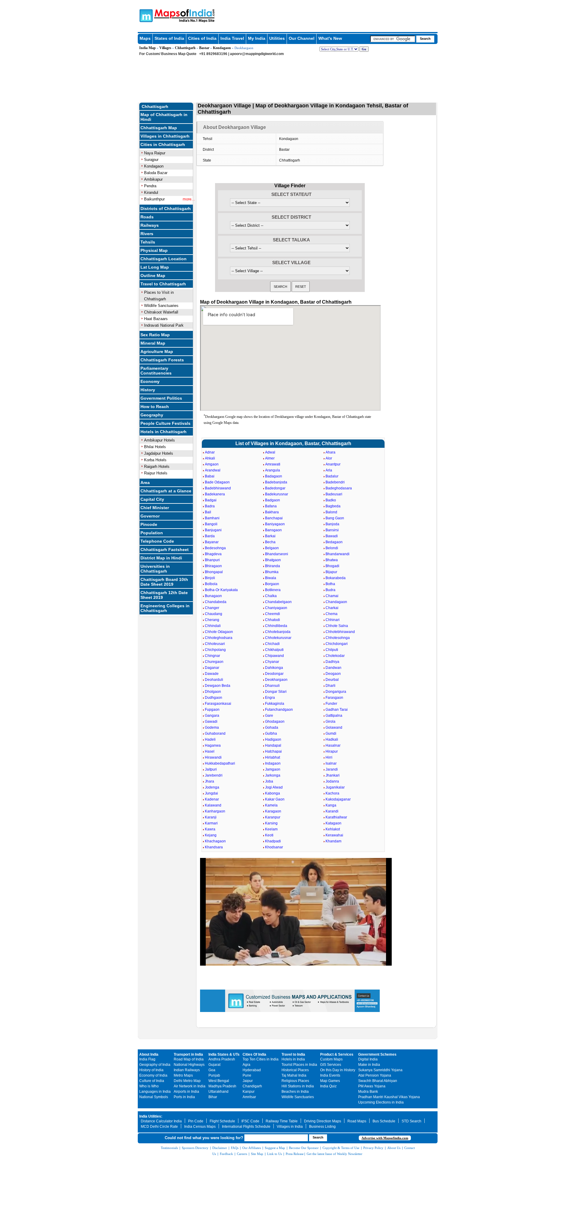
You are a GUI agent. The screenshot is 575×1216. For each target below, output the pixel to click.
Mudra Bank (368, 1091)
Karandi (332, 811)
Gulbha (271, 733)
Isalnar (331, 763)
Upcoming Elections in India (381, 1102)
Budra (330, 590)
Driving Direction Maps (322, 1121)
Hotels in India (293, 1059)
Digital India (368, 1059)
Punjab (214, 1075)
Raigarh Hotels (157, 466)
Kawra (210, 829)
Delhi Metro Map (187, 1081)
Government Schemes (377, 1054)
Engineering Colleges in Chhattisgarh (165, 608)
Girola (330, 721)
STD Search (411, 1121)
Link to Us (274, 1154)
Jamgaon (272, 769)
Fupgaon (212, 709)
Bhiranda (272, 566)
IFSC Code (250, 1121)
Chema (332, 614)
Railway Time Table (282, 1121)
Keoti (269, 835)
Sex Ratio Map (155, 334)
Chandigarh (252, 1086)
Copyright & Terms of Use (341, 1148)
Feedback (226, 1154)
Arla (329, 470)
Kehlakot (333, 829)
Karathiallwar (336, 817)
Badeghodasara (339, 488)
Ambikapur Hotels (159, 440)
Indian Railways (187, 1070)
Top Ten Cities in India (261, 1059)
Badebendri (335, 482)
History (147, 389)
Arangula (272, 470)
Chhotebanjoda (277, 632)
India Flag (147, 1059)
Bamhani (212, 518)
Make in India (369, 1065)
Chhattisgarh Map (158, 127)
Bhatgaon (273, 560)
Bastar (204, 48)
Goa (211, 1070)
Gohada (271, 727)
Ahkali (210, 458)
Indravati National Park (164, 325)
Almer (270, 458)
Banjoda (332, 524)
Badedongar (275, 488)
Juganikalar (335, 787)
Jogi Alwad (274, 787)
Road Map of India (189, 1059)
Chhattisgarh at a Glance (165, 490)
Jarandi (332, 769)
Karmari (211, 823)
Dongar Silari (276, 692)
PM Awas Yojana (371, 1086)
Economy (150, 381)
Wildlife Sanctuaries (161, 305)
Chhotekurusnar (278, 638)
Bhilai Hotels (155, 447)
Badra (210, 506)
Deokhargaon (276, 680)
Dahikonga (274, 668)
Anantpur (333, 464)
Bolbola (211, 584)
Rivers (146, 233)
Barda (210, 536)
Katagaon (333, 823)
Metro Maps (183, 1075)
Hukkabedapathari (220, 763)
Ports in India (184, 1097)
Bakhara (272, 512)
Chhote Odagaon (219, 632)
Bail (208, 512)
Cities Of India (254, 1054)
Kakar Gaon (275, 799)
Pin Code (195, 1121)
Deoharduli (214, 680)
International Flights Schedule (246, 1126)
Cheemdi (272, 614)
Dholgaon (213, 692)
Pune (247, 1075)
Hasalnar (333, 745)
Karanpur (272, 817)
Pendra (150, 186)
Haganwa (213, 745)
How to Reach (154, 406)
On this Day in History (337, 1070)
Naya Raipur (154, 153)
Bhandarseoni (276, 554)
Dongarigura (336, 692)
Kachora (332, 793)
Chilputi (332, 650)
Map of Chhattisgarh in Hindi (163, 117)
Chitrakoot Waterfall (161, 312)
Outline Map (152, 275)
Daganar (212, 668)
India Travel (232, 38)
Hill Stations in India (298, 1086)
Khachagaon (215, 841)
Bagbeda (333, 506)
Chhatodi (272, 620)
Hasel (209, 751)
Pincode (148, 524)
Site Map (257, 1154)
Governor (150, 516)
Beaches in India (295, 1091)
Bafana (271, 506)
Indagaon (273, 763)
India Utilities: (150, 1116)
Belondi (332, 548)
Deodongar (274, 674)
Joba (269, 781)
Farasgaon (334, 697)
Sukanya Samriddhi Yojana (380, 1070)
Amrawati (272, 464)
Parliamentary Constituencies (156, 370)
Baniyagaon (275, 524)
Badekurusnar (276, 494)
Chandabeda (215, 602)
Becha (270, 542)
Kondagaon (222, 48)
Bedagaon (334, 542)
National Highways (189, 1065)
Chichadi (272, 644)
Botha (330, 584)
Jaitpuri (211, 769)
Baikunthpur (154, 199)
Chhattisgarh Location (163, 258)
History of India (151, 1070)
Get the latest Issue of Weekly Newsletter (334, 1154)
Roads (147, 216)
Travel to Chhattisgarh (163, 283)
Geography (151, 415)
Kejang (211, 835)
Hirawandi (213, 757)
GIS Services (330, 1065)
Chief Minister (154, 507)
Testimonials (169, 1148)
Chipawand (274, 656)
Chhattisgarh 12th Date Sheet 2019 (164, 595)
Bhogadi (332, 566)
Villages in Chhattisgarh (165, 136)
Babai (209, 476)
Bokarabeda (336, 578)
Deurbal (332, 680)
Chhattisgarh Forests (162, 359)
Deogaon (333, 674)
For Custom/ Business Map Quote (167, 54)
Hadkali (332, 739)
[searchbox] (392, 39)
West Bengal (218, 1081)
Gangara (212, 715)
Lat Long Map (154, 267)
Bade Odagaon (217, 482)
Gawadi (211, 721)
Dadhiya (332, 662)
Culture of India (151, 1081)
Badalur (332, 476)
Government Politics (161, 398)
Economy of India (153, 1075)
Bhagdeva (213, 554)
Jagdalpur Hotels (158, 453)
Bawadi (332, 536)
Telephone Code (157, 541)
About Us (393, 1148)
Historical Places (295, 1070)
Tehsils (147, 242)
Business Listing (322, 1126)
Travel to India (293, 1054)
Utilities (277, 38)
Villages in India (290, 1126)
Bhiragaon (213, 566)
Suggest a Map (275, 1148)
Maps (145, 38)
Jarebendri (214, 775)
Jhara (209, 781)
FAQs (234, 1148)
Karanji (211, 817)
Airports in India (186, 1091)
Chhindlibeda (276, 626)
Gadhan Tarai (337, 709)
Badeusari (334, 494)
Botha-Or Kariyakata (221, 590)
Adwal (270, 452)
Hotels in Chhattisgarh (163, 431)
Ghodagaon (275, 721)
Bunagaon (213, 596)
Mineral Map (152, 343)
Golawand (334, 727)
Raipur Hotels (155, 473)
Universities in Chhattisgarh (155, 568)
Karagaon (273, 811)
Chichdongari (337, 644)
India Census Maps (200, 1126)
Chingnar (212, 656)
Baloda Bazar (155, 173)
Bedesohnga (215, 548)
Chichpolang (215, 650)
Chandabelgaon (278, 602)
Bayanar (212, 542)
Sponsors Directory (195, 1148)
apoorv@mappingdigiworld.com (257, 54)
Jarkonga (272, 775)
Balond (331, 512)
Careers (242, 1154)
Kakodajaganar (338, 799)
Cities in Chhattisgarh (162, 144)
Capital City (152, 499)
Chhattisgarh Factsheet (164, 549)
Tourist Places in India (299, 1065)
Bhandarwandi (337, 554)
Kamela (271, 805)
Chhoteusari (215, 644)
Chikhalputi (274, 650)
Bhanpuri (212, 560)
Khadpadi (273, 841)
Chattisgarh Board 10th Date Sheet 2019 (164, 582)
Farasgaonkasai (218, 703)
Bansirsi (332, 530)
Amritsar (249, 1097)
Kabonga (272, 793)
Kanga (331, 805)
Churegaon (214, 662)
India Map (147, 48)
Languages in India (155, 1091)
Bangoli (211, 524)
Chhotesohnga (338, 638)
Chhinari (333, 620)
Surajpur (151, 159)
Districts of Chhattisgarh (165, 208)
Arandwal (212, 470)
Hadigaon (273, 739)
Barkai (270, 536)
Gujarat (214, 1065)
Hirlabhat (272, 757)
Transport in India (188, 1054)
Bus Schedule (384, 1121)
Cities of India (202, 38)
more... (189, 199)
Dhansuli (272, 686)
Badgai (211, 500)
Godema (212, 727)
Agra (246, 1065)
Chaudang (213, 614)
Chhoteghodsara (218, 638)
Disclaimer (219, 1148)
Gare (269, 715)
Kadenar (212, 799)
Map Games (330, 1081)
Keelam (271, 829)
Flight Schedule (222, 1121)
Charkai (332, 608)
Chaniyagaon (276, 608)
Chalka (271, 596)
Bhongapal (214, 572)
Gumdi (331, 733)
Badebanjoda (276, 482)
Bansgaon (273, 530)
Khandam (333, 841)
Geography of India (154, 1065)
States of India (169, 38)
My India (256, 38)
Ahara (330, 452)
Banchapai (274, 518)
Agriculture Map (156, 351)
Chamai (332, 596)
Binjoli (210, 578)
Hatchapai (273, 751)
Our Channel (301, 38)
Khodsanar (274, 847)
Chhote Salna (337, 626)
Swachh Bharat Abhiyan (377, 1081)
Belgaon (272, 548)
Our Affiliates (251, 1148)
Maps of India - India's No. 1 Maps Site (145, 15)
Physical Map (154, 250)
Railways (149, 225)
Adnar (210, 452)
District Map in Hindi (161, 558)
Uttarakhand (218, 1091)
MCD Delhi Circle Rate (159, 1126)
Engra (270, 697)
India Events (330, 1075)
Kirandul (151, 192)
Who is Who (149, 1086)
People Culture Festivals (165, 423)
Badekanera (215, 494)
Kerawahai (334, 835)
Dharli (330, 686)
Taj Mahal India (294, 1075)
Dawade (212, 674)
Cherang (212, 620)
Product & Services (336, 1054)
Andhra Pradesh (221, 1059)
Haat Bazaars (156, 318)
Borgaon (272, 584)
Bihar (212, 1097)
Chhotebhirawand (340, 632)
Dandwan (333, 668)
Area (145, 482)
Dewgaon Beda (217, 686)
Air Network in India (189, 1086)
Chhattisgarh (185, 48)
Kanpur (249, 1091)
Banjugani (213, 530)
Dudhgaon (213, 697)
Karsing (271, 823)
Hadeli (210, 739)
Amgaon (212, 464)
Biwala (270, 578)
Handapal (273, 745)
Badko (331, 500)
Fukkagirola (274, 703)
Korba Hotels (155, 460)
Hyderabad (252, 1070)
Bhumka (272, 572)
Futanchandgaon (279, 709)
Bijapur (331, 572)
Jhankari (333, 775)
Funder (331, 703)
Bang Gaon (335, 518)
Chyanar (272, 662)
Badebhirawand (218, 488)
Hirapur (332, 751)
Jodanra (332, 781)
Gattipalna (334, 715)
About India (148, 1054)
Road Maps (356, 1121)
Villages (165, 48)
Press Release (295, 1154)
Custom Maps (331, 1059)
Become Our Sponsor (304, 1148)
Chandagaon (336, 602)
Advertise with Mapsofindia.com (384, 1138)
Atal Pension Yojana (374, 1075)
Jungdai (211, 793)
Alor (329, 458)
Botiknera (273, 590)
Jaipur (248, 1081)
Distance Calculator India (161, 1121)
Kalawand (213, 805)
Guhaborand (215, 733)
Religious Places (295, 1081)
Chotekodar (335, 656)
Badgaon (272, 500)
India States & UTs (224, 1054)
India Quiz (328, 1086)
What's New (330, 38)
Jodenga (212, 787)
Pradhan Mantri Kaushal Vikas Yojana (389, 1097)
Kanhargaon (215, 811)
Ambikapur (153, 179)
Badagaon (273, 476)
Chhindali (213, 626)
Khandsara (214, 847)
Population (151, 532)
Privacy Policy (373, 1148)
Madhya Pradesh (222, 1086)
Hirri (329, 757)
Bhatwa (332, 560)
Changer (212, 608)
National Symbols (153, 1097)
